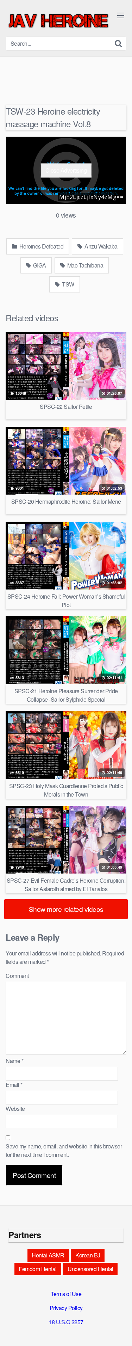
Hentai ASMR (48, 1255)
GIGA (39, 265)
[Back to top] (119, 1330)
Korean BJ (87, 1255)
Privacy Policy (66, 1308)
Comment (17, 976)
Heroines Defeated (40, 246)
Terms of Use (66, 1294)
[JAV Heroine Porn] (58, 21)
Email (14, 1085)
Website (15, 1109)
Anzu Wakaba (100, 246)
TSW (67, 284)
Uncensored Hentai (90, 1269)
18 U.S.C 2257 (66, 1322)
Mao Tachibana (84, 265)
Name (14, 1061)
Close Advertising (66, 170)
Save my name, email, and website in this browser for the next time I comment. (64, 1150)
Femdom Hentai (38, 1269)
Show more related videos (66, 909)
